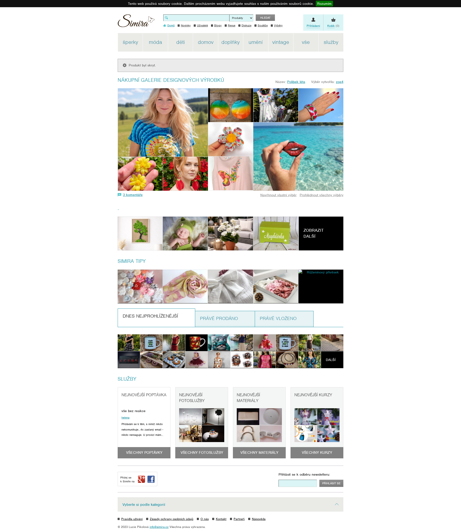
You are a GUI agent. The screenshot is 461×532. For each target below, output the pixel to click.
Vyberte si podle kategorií (143, 504)
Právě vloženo (278, 318)
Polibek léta (296, 82)
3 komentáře (133, 195)
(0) (333, 26)
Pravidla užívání (132, 519)
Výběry (278, 25)
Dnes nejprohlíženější (150, 316)
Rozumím (324, 3)
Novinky (186, 25)
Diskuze (246, 25)
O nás (204, 519)
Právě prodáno (219, 318)
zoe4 (339, 82)
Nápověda (259, 519)
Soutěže (263, 25)
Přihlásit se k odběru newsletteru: (304, 474)
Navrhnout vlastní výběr (278, 195)
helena (125, 418)
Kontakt (221, 519)
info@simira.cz (159, 527)
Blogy (218, 25)
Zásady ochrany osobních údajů (171, 519)
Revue (231, 25)
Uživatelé (202, 25)
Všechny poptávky (144, 452)
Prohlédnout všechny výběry (321, 195)
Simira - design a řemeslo (136, 22)
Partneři (239, 519)
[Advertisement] (366, 105)
